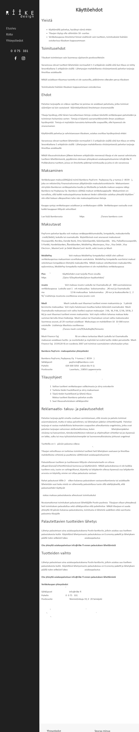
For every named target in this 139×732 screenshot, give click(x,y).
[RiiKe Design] (19, 13)
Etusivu (11, 28)
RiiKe (9, 34)
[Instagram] (23, 58)
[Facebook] (15, 58)
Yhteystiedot (14, 40)
